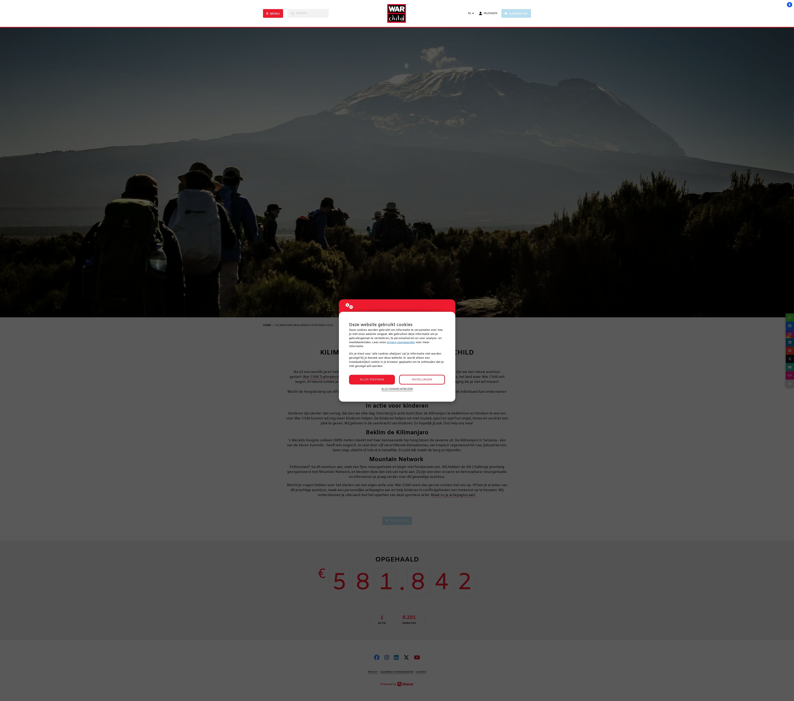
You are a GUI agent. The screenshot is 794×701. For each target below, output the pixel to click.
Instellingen (422, 379)
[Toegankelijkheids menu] (789, 4)
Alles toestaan (372, 379)
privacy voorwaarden (401, 342)
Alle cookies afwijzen (397, 389)
